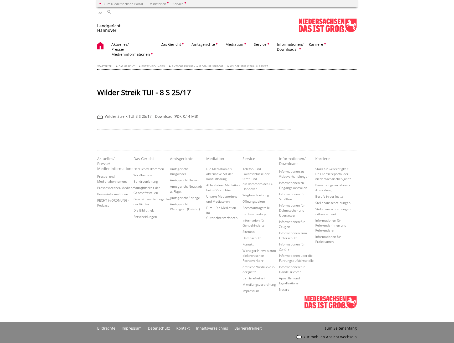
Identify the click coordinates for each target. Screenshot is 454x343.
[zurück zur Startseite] (109, 26)
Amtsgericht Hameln (185, 180)
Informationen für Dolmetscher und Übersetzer (292, 210)
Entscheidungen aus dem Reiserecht (197, 66)
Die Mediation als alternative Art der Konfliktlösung (219, 174)
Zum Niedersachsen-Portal (123, 4)
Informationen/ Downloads (292, 161)
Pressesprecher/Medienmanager (121, 188)
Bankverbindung (254, 214)
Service (249, 158)
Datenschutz (252, 238)
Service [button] (260, 44)
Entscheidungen (153, 66)
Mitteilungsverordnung (259, 284)
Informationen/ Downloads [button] (290, 47)
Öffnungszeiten (254, 201)
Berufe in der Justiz (329, 196)
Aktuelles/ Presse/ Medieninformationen (114, 163)
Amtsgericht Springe (185, 198)
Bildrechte (106, 328)
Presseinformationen (112, 194)
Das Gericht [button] (171, 44)
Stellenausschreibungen (332, 203)
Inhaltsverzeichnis (212, 328)
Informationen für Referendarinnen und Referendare (330, 225)
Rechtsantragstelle (256, 208)
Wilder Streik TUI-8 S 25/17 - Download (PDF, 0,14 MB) (151, 116)
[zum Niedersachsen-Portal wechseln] (327, 31)
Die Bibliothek (143, 210)
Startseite (104, 66)
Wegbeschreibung (256, 195)
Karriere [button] (316, 44)
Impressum (251, 291)
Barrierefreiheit (254, 278)
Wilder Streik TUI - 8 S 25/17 (249, 66)
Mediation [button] (234, 44)
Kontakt (248, 244)
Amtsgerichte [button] (203, 44)
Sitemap (249, 231)
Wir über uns (142, 175)
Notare (284, 289)
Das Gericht (126, 66)
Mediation (215, 158)
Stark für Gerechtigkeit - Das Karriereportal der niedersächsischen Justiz (333, 174)
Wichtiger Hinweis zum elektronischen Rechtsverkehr (259, 255)
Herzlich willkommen (148, 169)
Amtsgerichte (181, 158)
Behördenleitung (145, 181)
